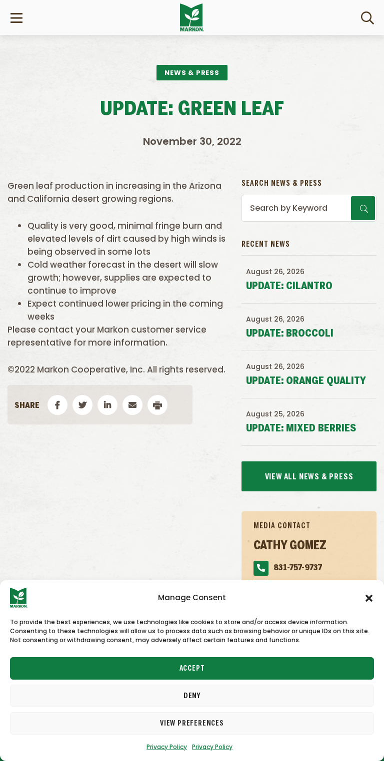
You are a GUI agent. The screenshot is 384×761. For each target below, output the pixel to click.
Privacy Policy (166, 747)
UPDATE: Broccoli (290, 334)
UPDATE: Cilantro (289, 286)
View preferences (192, 723)
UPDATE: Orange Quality (306, 381)
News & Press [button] (192, 72)
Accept (192, 668)
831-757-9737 (298, 568)
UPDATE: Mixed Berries (301, 428)
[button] (369, 598)
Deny (192, 696)
